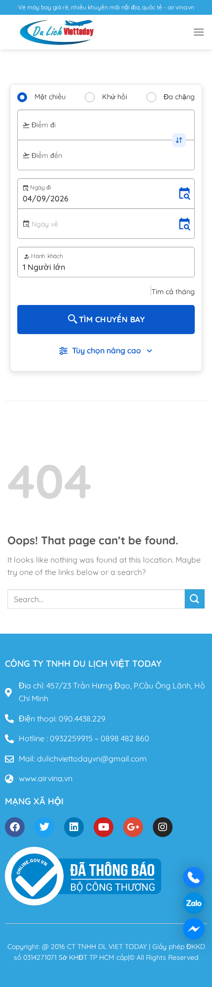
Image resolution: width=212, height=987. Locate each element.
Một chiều (50, 96)
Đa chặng (179, 96)
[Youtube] (103, 827)
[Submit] (195, 598)
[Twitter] (44, 827)
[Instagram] (163, 827)
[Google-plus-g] (133, 827)
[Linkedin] (74, 827)
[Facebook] (15, 827)
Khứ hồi (114, 96)
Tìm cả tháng (173, 291)
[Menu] (199, 32)
